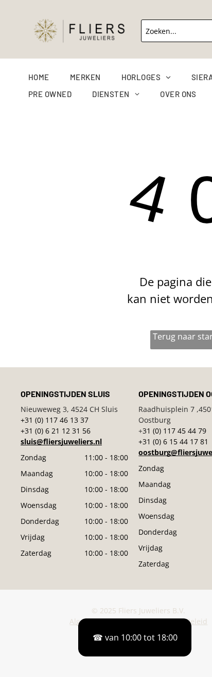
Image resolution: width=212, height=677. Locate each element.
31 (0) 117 (159, 431)
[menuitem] (49, 77)
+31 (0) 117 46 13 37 (55, 420)
